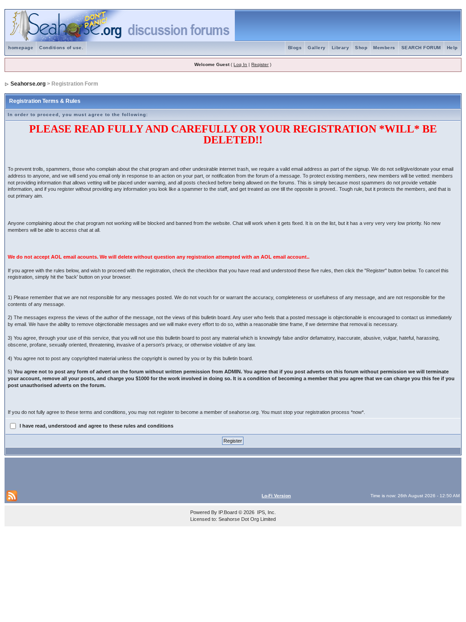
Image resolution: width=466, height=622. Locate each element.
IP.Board (227, 512)
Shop (361, 47)
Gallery (317, 47)
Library (341, 47)
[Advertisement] (112, 473)
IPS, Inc (265, 512)
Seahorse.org (28, 84)
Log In (240, 64)
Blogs (295, 47)
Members (384, 47)
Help (452, 47)
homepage (20, 47)
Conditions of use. (61, 47)
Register (259, 64)
